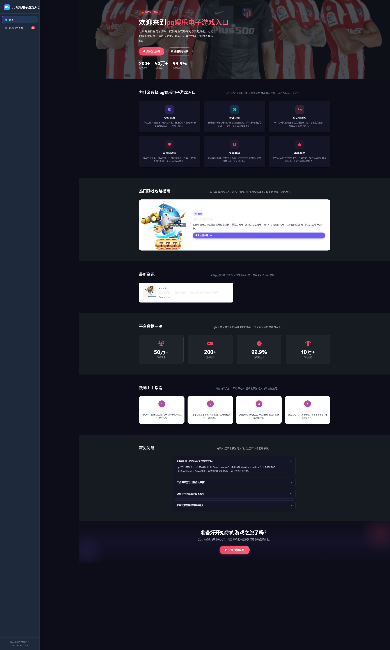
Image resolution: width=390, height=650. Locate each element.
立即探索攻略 (236, 550)
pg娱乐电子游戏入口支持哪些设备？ (195, 460)
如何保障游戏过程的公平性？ (192, 482)
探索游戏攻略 (153, 51)
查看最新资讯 (181, 51)
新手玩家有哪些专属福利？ (190, 505)
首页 (11, 19)
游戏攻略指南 (21, 27)
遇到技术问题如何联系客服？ (192, 493)
